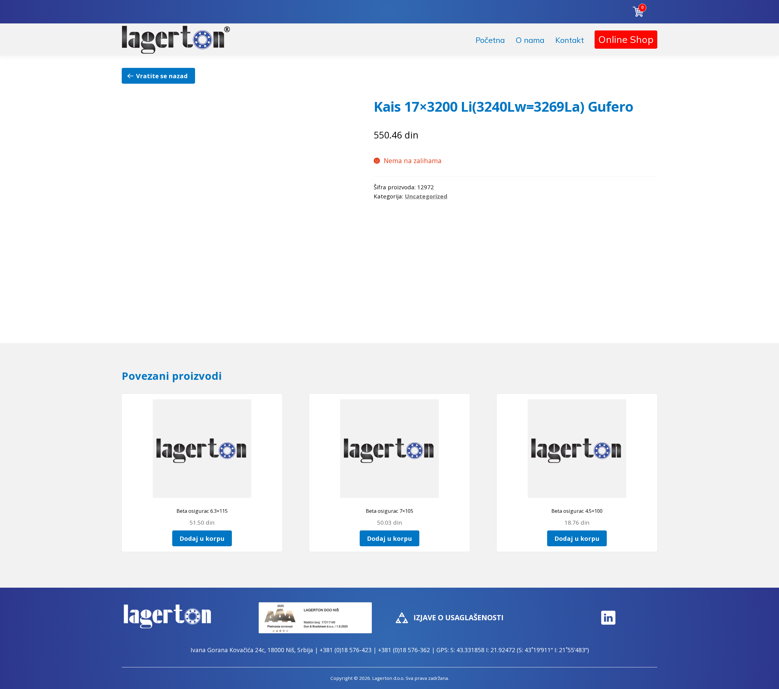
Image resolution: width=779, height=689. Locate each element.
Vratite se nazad (162, 76)
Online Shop (626, 39)
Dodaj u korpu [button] (202, 538)
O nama (529, 40)
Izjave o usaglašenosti (459, 617)
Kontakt (569, 40)
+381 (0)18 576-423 (346, 650)
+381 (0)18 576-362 (404, 650)
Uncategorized (426, 196)
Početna (490, 40)
